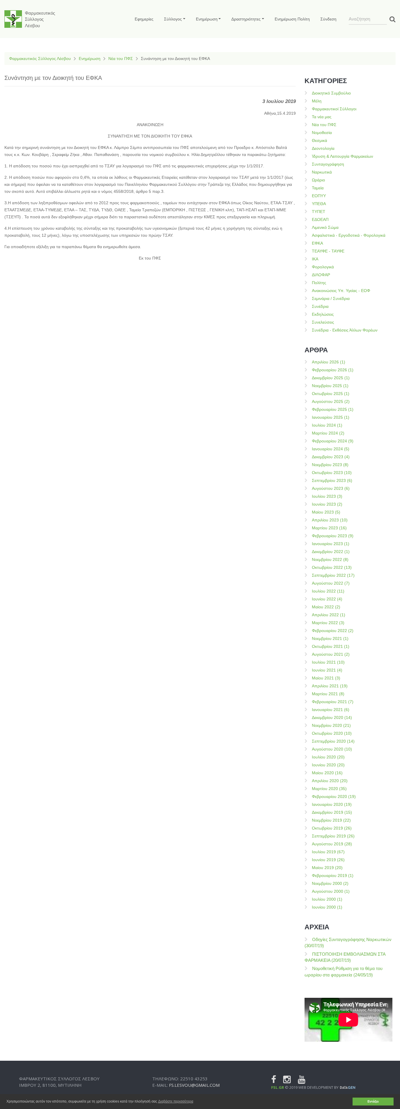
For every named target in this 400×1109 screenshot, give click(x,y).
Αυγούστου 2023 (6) (331, 488)
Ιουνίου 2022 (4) (327, 599)
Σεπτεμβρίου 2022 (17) (333, 575)
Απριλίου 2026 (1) (328, 362)
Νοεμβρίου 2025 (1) (330, 385)
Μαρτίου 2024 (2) (328, 433)
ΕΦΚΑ (317, 243)
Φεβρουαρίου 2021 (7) (332, 701)
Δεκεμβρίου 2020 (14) (332, 717)
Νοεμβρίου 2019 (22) (331, 820)
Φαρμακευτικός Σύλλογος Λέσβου (40, 58)
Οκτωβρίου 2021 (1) (330, 646)
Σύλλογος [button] (173, 19)
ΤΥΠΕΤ (318, 211)
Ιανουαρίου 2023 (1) (330, 543)
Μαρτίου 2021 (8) (328, 693)
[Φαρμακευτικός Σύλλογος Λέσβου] (13, 19)
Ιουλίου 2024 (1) (327, 425)
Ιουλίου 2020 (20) (328, 757)
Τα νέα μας (321, 116)
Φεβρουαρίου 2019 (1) (332, 875)
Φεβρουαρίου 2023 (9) (332, 535)
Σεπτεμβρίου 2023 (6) (332, 480)
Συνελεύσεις (323, 322)
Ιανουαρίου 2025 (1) (330, 417)
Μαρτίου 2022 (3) (328, 622)
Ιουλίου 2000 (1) (327, 899)
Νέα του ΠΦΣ (120, 58)
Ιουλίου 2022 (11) (328, 591)
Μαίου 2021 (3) (326, 678)
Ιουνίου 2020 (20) (328, 765)
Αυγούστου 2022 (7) (331, 583)
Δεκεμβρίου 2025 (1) (331, 377)
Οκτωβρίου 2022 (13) (332, 567)
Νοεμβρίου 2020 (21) (331, 725)
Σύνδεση (328, 19)
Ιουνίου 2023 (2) (327, 504)
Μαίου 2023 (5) (326, 512)
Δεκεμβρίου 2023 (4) (331, 456)
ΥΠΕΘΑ (319, 203)
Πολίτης (319, 282)
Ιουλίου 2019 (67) (328, 851)
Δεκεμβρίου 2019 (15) (332, 812)
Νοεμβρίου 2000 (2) (330, 883)
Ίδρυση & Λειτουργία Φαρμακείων (342, 156)
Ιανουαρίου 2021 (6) (330, 709)
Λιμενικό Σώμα (325, 227)
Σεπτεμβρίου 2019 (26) (333, 836)
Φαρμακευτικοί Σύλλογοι (334, 109)
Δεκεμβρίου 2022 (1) (331, 551)
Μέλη (317, 101)
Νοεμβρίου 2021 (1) (330, 638)
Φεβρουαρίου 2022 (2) (332, 630)
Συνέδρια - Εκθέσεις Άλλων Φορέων (344, 330)
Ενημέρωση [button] (207, 19)
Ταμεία (318, 188)
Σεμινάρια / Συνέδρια (331, 298)
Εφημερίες (144, 19)
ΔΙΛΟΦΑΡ (321, 274)
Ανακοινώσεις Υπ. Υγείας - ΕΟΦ (341, 290)
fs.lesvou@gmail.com (194, 1085)
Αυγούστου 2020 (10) (332, 749)
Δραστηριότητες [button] (246, 19)
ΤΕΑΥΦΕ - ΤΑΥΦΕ (328, 251)
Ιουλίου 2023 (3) (327, 496)
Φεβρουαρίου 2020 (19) (334, 796)
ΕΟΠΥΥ (319, 195)
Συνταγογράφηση (328, 164)
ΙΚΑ (315, 259)
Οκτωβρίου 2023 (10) (332, 472)
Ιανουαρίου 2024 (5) (330, 449)
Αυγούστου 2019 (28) (332, 844)
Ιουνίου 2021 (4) (327, 670)
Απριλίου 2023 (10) (330, 520)
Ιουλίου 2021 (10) (328, 662)
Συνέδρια (320, 306)
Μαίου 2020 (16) (327, 772)
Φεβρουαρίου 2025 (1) (332, 409)
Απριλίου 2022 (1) (328, 614)
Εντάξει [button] (373, 1101)
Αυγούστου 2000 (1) (331, 891)
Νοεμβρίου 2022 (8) (330, 559)
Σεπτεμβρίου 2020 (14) (333, 741)
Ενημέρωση (89, 58)
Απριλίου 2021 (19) (330, 686)
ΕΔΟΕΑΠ (320, 219)
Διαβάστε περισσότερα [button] (175, 1101)
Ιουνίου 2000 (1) (327, 907)
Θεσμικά (319, 140)
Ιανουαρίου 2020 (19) (332, 804)
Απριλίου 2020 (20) (330, 780)
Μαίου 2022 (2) (326, 607)
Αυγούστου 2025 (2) (331, 401)
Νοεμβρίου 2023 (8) (330, 464)
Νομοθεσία (322, 132)
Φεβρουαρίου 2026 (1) (332, 370)
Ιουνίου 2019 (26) (328, 859)
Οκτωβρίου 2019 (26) (332, 828)
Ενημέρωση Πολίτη (292, 19)
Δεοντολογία (323, 148)
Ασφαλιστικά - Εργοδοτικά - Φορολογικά (348, 235)
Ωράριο (318, 180)
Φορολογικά (323, 267)
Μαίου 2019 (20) (327, 867)
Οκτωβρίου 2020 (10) (332, 733)
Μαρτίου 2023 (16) (329, 528)
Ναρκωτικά (322, 172)
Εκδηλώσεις (323, 314)
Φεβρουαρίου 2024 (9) (332, 441)
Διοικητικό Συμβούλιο (331, 93)
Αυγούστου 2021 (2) (331, 654)
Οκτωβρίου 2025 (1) (330, 393)
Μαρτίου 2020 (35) (329, 788)
